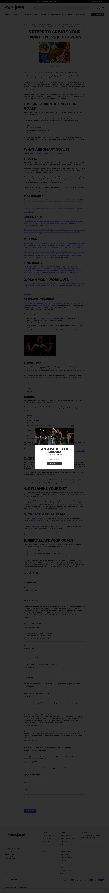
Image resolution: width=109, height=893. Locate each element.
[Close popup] (72, 426)
